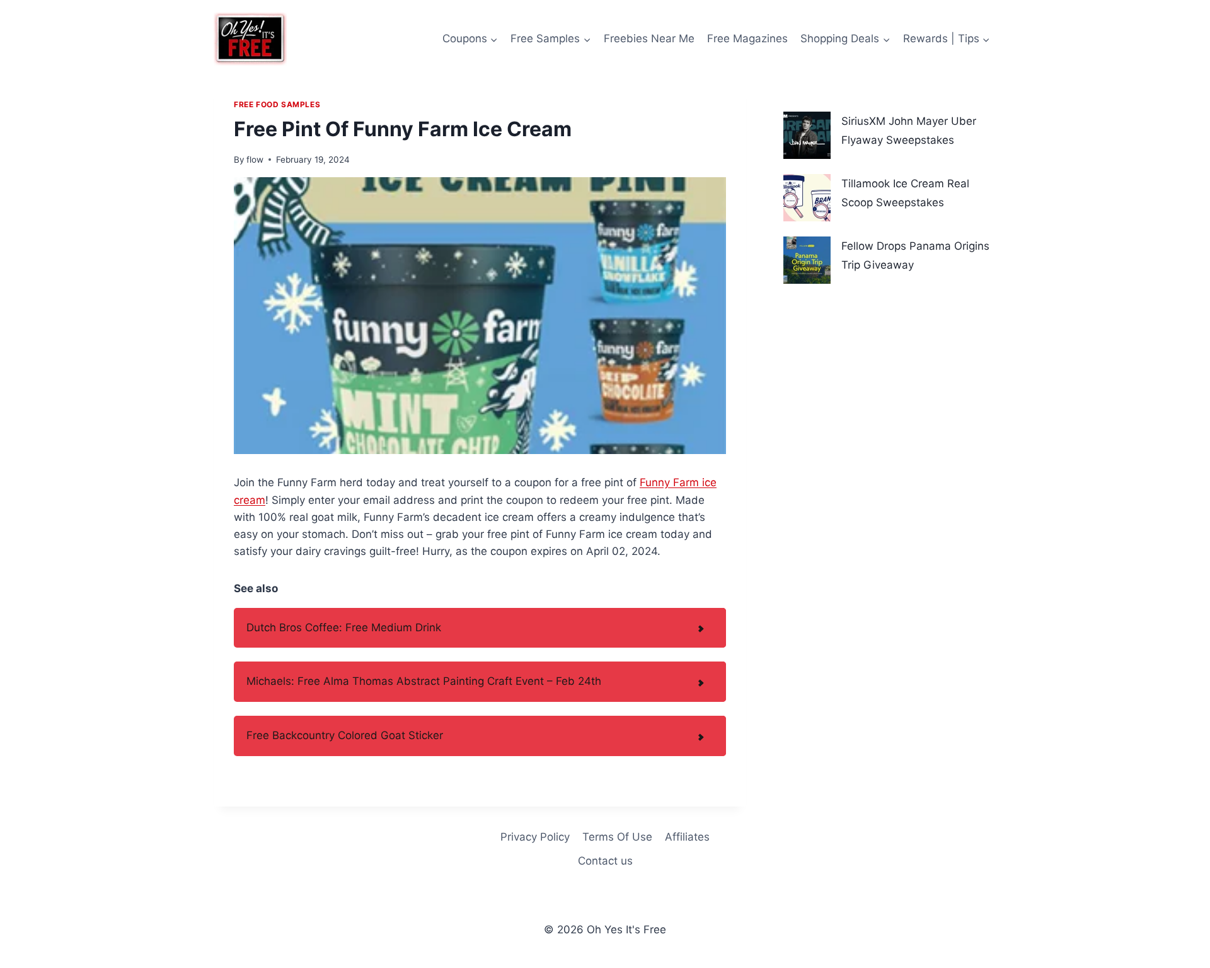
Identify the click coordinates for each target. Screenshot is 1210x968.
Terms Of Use (617, 837)
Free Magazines (747, 38)
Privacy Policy (535, 837)
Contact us (605, 860)
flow (254, 160)
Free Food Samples (277, 104)
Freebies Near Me (649, 38)
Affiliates (687, 837)
